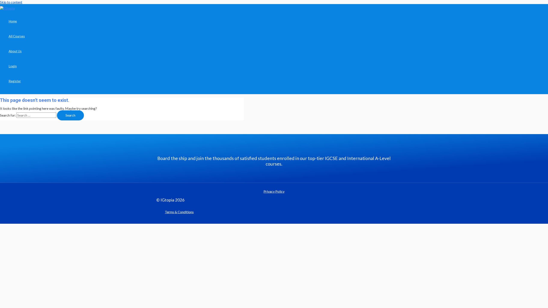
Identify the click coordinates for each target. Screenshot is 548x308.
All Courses (17, 36)
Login (13, 66)
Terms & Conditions (179, 212)
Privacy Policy (274, 191)
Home (13, 21)
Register (15, 81)
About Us (15, 51)
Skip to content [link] (11, 2)
